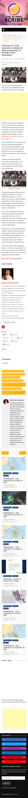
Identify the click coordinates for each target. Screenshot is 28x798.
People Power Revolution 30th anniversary (11, 392)
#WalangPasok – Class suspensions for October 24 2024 (12, 549)
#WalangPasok (7, 473)
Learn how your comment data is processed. (14, 702)
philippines (4, 64)
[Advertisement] (14, 106)
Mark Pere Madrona (8, 59)
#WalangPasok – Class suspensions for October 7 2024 (12, 613)
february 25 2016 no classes (11, 377)
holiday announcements (15, 62)
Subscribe (6, 783)
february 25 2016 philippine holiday (13, 380)
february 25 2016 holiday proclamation (14, 374)
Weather (6, 475)
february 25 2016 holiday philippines (13, 371)
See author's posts (9, 322)
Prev (6, 453)
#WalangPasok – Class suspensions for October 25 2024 (12, 514)
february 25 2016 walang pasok (12, 388)
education (6, 62)
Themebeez (15, 794)
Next (22, 453)
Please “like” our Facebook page (11, 258)
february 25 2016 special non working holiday (13, 384)
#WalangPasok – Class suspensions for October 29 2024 (12, 480)
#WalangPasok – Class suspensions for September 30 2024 (13, 647)
